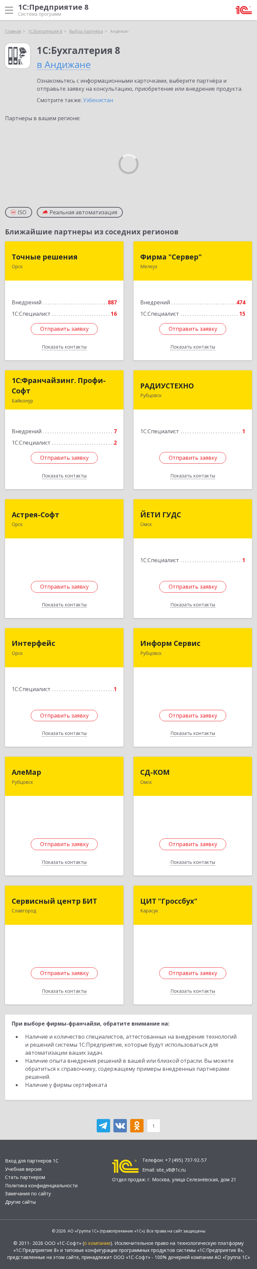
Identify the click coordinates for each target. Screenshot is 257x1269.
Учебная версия (23, 1169)
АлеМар (26, 772)
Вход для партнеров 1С (32, 1161)
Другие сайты (20, 1202)
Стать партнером (25, 1177)
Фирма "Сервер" (171, 257)
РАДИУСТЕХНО (167, 385)
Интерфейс (33, 643)
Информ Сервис (170, 643)
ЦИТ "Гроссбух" (168, 901)
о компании (97, 1243)
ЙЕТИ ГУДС (160, 514)
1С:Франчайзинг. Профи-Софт (59, 386)
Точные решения (45, 257)
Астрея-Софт (35, 514)
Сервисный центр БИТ (54, 901)
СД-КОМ (155, 772)
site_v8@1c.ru (171, 1170)
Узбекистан (98, 100)
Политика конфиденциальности (41, 1185)
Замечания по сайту (28, 1193)
